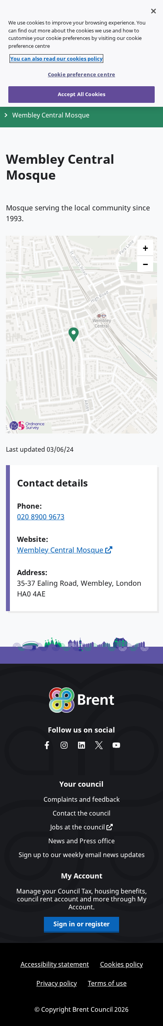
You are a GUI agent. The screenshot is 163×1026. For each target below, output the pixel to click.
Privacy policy (56, 983)
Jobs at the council (78, 827)
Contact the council (81, 813)
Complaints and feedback (82, 799)
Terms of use (107, 983)
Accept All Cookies (81, 94)
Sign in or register (81, 924)
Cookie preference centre (81, 74)
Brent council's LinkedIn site (81, 745)
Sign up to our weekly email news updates (82, 855)
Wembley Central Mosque (61, 550)
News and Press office (81, 841)
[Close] (153, 11)
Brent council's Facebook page (47, 745)
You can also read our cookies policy (56, 58)
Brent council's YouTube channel (116, 745)
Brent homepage (81, 700)
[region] (81, 53)
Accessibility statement (55, 964)
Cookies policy (121, 964)
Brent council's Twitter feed (99, 745)
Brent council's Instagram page (64, 745)
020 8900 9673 (40, 516)
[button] (74, 335)
